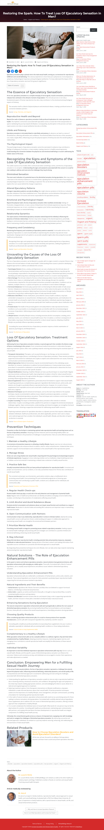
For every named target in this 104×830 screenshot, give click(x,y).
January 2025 (79, 331)
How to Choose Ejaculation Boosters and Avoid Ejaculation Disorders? (52, 733)
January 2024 (79, 367)
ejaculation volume (83, 192)
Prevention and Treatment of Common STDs (25, 486)
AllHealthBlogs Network (65, 823)
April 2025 (79, 324)
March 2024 (79, 360)
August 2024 (79, 347)
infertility (90, 206)
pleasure (90, 225)
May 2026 (79, 292)
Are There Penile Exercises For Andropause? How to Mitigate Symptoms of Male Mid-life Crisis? (85, 100)
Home (25, 19)
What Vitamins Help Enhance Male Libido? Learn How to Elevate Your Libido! (85, 43)
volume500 (92, 247)
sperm (79, 233)
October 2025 (80, 311)
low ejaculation (48, 764)
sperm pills (83, 237)
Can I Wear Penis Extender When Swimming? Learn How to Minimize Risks (85, 67)
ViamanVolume (92, 244)
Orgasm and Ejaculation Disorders (22, 249)
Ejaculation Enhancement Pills (84, 133)
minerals (89, 215)
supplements (82, 244)
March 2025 (79, 328)
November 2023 (80, 370)
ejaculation (17, 764)
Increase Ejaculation (81, 139)
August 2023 (79, 380)
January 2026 (79, 305)
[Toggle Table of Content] (21, 86)
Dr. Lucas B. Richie (28, 62)
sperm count (88, 234)
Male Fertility (79, 143)
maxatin (89, 212)
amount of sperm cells (83, 154)
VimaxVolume (80, 247)
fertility (92, 197)
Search (78, 27)
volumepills (79, 250)
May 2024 (79, 354)
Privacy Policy (50, 823)
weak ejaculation (80, 252)
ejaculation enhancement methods (83, 173)
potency (79, 228)
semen (91, 227)
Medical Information (81, 215)
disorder (10, 764)
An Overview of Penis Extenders (88, 71)
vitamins (87, 247)
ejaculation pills (38, 764)
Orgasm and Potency (34, 19)
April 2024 (79, 357)
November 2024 (80, 337)
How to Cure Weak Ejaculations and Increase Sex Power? (40, 813)
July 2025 (78, 318)
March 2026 (79, 298)
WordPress (79, 826)
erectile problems (82, 197)
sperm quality (82, 241)
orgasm (56, 764)
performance (80, 225)
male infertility (81, 212)
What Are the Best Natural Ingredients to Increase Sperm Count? (85, 279)
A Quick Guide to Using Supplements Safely (25, 629)
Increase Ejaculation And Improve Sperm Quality (45, 826)
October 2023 (80, 373)
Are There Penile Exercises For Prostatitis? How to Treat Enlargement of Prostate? (86, 55)
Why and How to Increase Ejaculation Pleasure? (41, 809)
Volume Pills (87, 250)
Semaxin (86, 227)
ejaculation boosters (27, 764)
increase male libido (81, 206)
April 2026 (79, 295)
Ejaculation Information (82, 136)
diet (92, 154)
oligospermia (80, 218)
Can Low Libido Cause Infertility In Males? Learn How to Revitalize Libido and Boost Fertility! (86, 88)
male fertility (90, 210)
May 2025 (79, 321)
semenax (79, 230)
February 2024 (80, 363)
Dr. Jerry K (22, 793)
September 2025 (80, 315)
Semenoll (85, 230)
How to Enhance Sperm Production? (23, 421)
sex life (90, 230)
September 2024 (80, 344)
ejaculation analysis (81, 161)
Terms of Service (37, 823)
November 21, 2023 (14, 62)
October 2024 (80, 341)
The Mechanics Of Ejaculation (21, 332)
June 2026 (79, 289)
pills (85, 225)
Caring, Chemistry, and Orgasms (22, 112)
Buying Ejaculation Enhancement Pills (86, 128)
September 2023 (80, 376)
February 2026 (80, 302)
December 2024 (80, 334)
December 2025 (80, 308)
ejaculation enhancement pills (84, 181)
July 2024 (78, 350)
